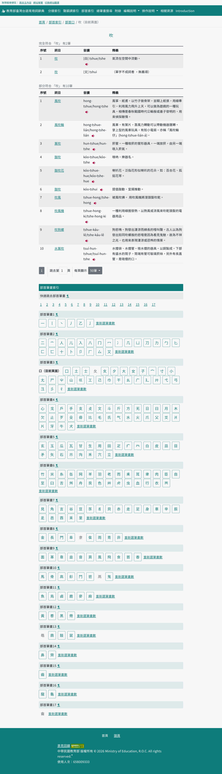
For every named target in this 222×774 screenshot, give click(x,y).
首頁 (42, 22)
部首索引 (87, 10)
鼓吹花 (59, 170)
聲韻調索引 (71, 10)
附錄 (118, 10)
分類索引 (54, 10)
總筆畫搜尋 (104, 10)
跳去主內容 (25, 2)
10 (97, 304)
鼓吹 (58, 157)
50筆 (94, 270)
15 (137, 304)
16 (145, 304)
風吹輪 (59, 124)
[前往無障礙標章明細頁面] (77, 745)
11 (105, 304)
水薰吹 (59, 248)
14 (129, 304)
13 (121, 304)
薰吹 (58, 143)
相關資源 (167, 10)
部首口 (70, 22)
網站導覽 (38, 2)
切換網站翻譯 (52, 2)
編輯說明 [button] (130, 10)
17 (153, 304)
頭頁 (117, 735)
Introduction (185, 10)
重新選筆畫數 (105, 323)
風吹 (58, 100)
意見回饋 (63, 745)
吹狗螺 (59, 229)
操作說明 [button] (148, 10)
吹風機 (59, 210)
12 (113, 304)
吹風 (58, 197)
